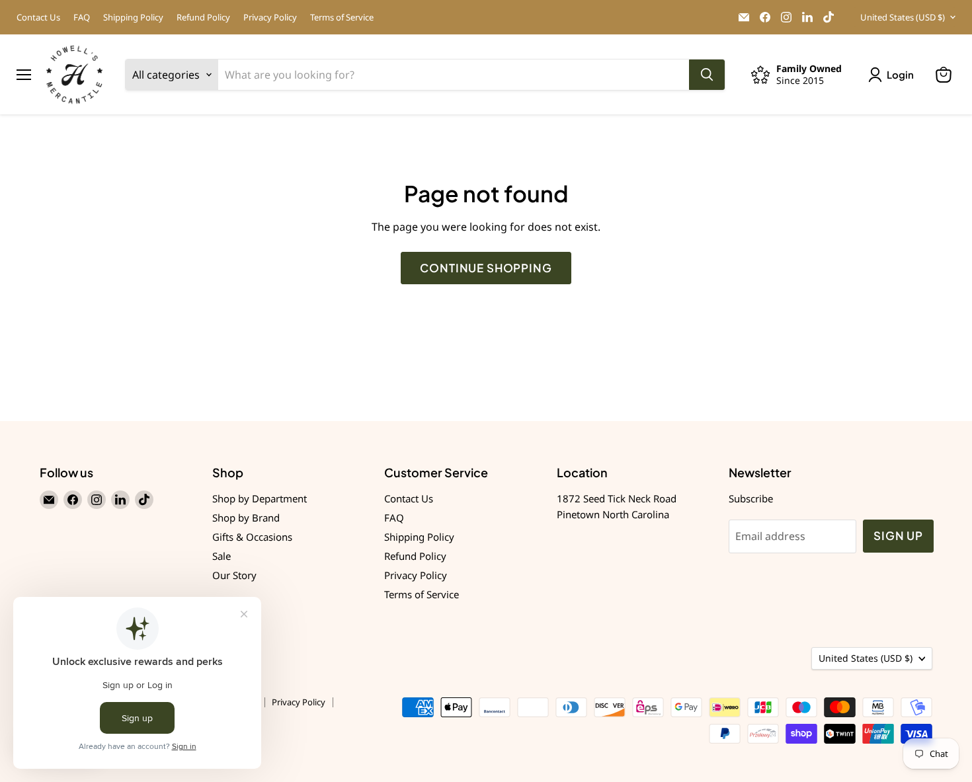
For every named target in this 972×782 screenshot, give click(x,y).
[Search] (707, 74)
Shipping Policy (133, 17)
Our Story (234, 575)
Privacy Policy (270, 17)
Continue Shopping (485, 267)
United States (902, 17)
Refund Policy (203, 17)
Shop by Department (259, 498)
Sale (221, 556)
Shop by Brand (246, 517)
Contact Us (38, 17)
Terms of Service (342, 17)
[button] (893, 75)
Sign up (898, 535)
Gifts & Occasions (252, 536)
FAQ (81, 17)
